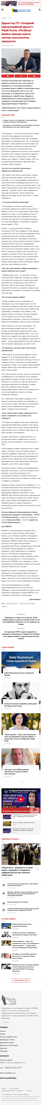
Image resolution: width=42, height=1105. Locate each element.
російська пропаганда (27, 603)
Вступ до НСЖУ (14, 1088)
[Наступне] (22, 782)
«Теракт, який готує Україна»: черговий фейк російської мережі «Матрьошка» (20, 121)
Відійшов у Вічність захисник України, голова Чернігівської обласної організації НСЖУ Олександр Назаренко (22, 893)
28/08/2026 (8, 708)
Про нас (6, 1022)
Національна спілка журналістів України (17, 1094)
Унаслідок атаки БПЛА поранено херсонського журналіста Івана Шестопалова (16, 772)
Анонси (2, 1031)
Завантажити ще (21, 980)
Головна (3, 18)
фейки (4, 606)
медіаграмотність (12, 603)
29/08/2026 (8, 678)
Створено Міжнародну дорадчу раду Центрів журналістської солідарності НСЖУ (23, 909)
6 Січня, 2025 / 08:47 (7, 45)
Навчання (3, 1048)
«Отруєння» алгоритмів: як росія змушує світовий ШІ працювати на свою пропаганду (21, 126)
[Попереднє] (19, 782)
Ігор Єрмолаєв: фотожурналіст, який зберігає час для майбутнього (22, 884)
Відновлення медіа (7, 1042)
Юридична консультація (9, 1045)
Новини (10, 18)
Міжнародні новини (7, 1040)
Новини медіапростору (8, 1037)
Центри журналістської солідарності (12, 1090)
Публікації (4, 1051)
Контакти (30, 1090)
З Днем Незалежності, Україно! (17, 902)
